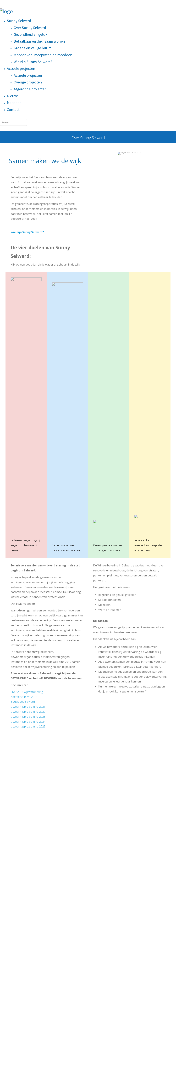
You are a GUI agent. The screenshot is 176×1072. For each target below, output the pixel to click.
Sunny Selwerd (19, 20)
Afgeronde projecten (30, 89)
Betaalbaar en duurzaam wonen (39, 41)
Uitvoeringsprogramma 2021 (28, 707)
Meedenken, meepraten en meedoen (43, 54)
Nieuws (13, 95)
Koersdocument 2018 (24, 697)
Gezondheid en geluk (30, 34)
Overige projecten (28, 82)
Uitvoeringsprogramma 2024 (28, 722)
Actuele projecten (21, 68)
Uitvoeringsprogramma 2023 (28, 717)
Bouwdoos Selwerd (23, 702)
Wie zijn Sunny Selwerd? (33, 61)
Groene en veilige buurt (32, 48)
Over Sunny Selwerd (30, 27)
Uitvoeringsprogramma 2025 (28, 726)
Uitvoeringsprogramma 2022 (28, 712)
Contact (13, 109)
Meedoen (14, 102)
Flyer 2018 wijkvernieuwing (27, 692)
